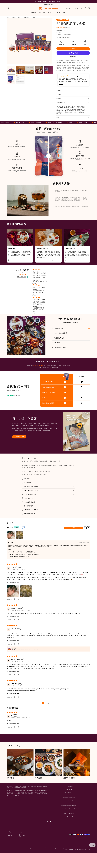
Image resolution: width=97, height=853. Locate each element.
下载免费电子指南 (19, 436)
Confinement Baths (69, 803)
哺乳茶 (20, 17)
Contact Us (69, 816)
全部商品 (13, 17)
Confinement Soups (69, 798)
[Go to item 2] (19, 535)
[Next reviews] (89, 80)
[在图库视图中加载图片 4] (39, 70)
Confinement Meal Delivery (69, 805)
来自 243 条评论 (21, 277)
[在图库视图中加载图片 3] (29, 70)
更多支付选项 (73, 56)
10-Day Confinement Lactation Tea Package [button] (25, 650)
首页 (8, 17)
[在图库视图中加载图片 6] (11, 79)
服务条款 (81, 849)
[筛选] (85, 527)
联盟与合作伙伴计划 (69, 814)
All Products (69, 789)
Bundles (69, 795)
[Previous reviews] (58, 80)
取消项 (89, 849)
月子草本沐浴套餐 (69, 778)
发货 (85, 849)
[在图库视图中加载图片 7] (20, 79)
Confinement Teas (69, 800)
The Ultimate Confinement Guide (69, 808)
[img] (22, 275)
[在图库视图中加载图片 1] (11, 70)
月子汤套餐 (10, 778)
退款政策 (76, 849)
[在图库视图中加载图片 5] (48, 70)
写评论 (73, 528)
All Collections (69, 792)
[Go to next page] (57, 703)
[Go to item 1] (11, 535)
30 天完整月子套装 (38, 365)
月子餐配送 (38, 778)
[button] (8, 8)
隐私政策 (71, 849)
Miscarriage (69, 811)
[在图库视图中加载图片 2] (20, 70)
